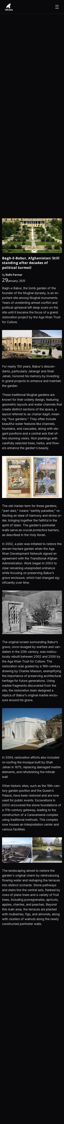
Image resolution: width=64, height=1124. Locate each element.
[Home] (9, 7)
